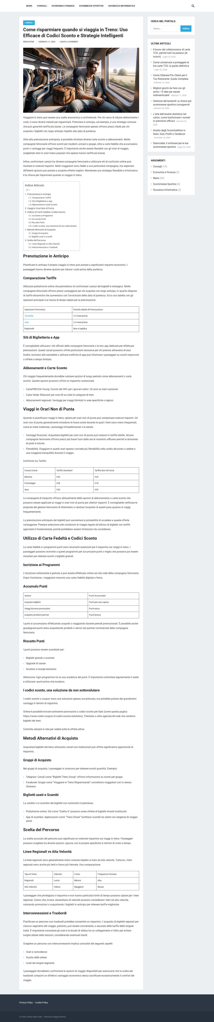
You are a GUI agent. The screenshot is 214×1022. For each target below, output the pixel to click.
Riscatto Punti (38, 222)
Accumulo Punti (39, 219)
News (29, 6)
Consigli (42, 6)
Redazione (28, 41)
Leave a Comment (69, 41)
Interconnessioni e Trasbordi (44, 247)
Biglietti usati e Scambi (42, 236)
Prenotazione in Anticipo (39, 194)
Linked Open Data (34, 1017)
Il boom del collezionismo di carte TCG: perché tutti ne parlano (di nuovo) (171, 53)
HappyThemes (59, 1017)
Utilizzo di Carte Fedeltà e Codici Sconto (46, 212)
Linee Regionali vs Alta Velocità (46, 244)
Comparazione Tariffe (41, 198)
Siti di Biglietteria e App (42, 201)
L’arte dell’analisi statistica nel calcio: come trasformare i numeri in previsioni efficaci (171, 118)
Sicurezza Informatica (121, 6)
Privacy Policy (26, 1002)
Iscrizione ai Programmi (42, 215)
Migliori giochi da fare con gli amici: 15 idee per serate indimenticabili (169, 92)
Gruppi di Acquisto (40, 233)
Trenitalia (28, 316)
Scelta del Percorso (36, 240)
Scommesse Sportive (91, 6)
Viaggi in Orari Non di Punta (40, 208)
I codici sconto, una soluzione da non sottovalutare (54, 226)
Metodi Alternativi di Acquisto (41, 229)
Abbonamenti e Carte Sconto (44, 204)
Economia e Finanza (63, 6)
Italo (26, 322)
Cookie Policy (41, 1002)
